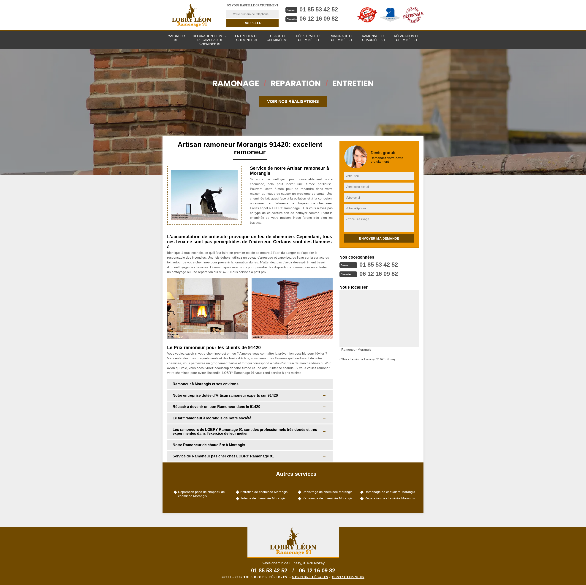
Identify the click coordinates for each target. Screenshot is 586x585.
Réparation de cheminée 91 (406, 38)
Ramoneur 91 (175, 38)
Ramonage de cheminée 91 (341, 38)
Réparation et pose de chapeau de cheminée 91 (210, 40)
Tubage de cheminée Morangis (262, 498)
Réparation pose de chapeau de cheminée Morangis (201, 494)
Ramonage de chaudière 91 (374, 38)
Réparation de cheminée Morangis (390, 498)
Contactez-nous (348, 577)
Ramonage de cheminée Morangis (327, 498)
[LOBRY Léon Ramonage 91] (192, 15)
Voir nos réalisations (293, 101)
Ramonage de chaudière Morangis (390, 492)
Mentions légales (310, 577)
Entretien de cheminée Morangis (264, 492)
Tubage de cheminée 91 (277, 38)
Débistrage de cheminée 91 (309, 38)
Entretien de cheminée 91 (246, 38)
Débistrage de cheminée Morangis (327, 492)
